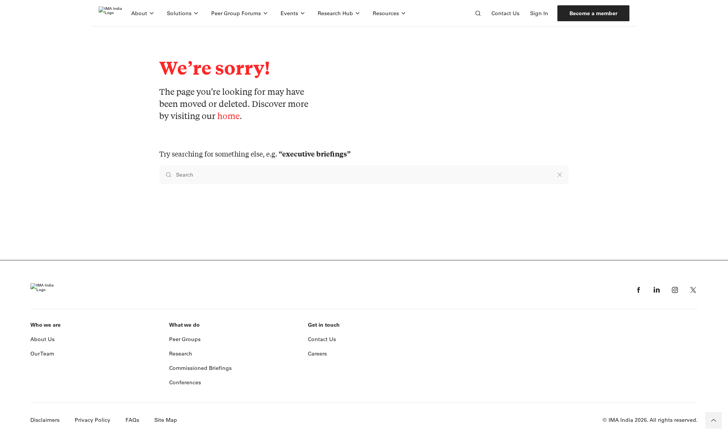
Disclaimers (45, 420)
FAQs (132, 420)
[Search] (477, 13)
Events (289, 13)
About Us (42, 339)
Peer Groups (185, 339)
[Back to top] (713, 420)
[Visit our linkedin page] (656, 289)
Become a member (593, 13)
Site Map (165, 420)
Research (180, 353)
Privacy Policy (92, 420)
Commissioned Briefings (200, 368)
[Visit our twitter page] (693, 289)
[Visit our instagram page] (674, 289)
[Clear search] (559, 174)
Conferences (185, 382)
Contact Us (505, 13)
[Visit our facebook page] (638, 289)
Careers (317, 353)
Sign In (539, 13)
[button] (143, 13)
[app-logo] (110, 13)
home (228, 115)
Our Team (42, 353)
